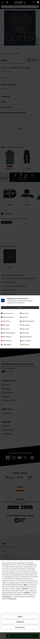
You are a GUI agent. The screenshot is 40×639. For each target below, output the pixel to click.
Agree (20, 617)
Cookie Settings (6, 596)
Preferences (20, 627)
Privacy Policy (12, 598)
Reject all (20, 622)
